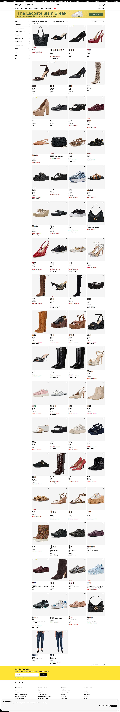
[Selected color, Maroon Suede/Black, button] (33, 583)
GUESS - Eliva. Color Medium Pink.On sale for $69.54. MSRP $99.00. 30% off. (41, 398)
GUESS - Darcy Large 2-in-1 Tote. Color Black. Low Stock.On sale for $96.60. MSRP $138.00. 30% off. (41, 42)
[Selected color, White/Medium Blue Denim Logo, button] (70, 190)
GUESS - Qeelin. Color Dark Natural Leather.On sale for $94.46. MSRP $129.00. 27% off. (77, 327)
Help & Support (101, 8)
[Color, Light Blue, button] (35, 226)
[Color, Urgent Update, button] (53, 655)
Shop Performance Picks (69, 1)
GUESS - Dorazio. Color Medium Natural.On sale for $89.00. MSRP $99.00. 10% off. (41, 146)
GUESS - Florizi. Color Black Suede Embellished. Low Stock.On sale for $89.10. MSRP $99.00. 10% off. (96, 146)
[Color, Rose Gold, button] (55, 406)
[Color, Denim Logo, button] (92, 618)
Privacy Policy (44, 703)
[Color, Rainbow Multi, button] (59, 50)
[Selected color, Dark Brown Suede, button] (33, 86)
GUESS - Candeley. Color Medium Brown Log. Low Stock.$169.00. (96, 77)
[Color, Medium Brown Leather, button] (72, 86)
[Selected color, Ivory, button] (70, 406)
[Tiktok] (19, 682)
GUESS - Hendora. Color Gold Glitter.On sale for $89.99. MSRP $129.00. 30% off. (96, 362)
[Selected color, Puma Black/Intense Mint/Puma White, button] (33, 618)
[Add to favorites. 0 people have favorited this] (48, 26)
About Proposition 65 (43, 698)
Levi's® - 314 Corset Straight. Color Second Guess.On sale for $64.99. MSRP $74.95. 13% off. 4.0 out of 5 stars (59, 647)
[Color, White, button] (53, 226)
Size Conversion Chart (66, 690)
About (16, 690)
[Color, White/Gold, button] (72, 190)
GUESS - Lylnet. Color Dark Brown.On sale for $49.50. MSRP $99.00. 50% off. (77, 503)
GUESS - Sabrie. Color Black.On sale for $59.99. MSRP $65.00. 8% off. (77, 112)
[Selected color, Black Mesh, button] (51, 299)
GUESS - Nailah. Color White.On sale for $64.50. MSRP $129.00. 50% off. (96, 503)
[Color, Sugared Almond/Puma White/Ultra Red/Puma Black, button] (90, 583)
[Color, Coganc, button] (90, 618)
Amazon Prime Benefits (20, 696)
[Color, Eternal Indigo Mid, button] (35, 655)
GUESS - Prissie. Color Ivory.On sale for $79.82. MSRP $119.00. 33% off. (77, 398)
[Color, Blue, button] (92, 190)
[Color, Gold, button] (90, 299)
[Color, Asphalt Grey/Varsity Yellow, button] (53, 547)
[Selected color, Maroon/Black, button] (88, 547)
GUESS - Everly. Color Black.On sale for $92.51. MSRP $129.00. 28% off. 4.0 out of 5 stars (96, 327)
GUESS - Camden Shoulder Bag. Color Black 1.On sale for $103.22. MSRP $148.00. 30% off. (96, 610)
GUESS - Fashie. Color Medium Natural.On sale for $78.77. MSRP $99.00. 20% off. (96, 182)
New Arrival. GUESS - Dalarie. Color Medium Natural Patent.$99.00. (41, 112)
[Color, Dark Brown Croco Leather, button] (72, 50)
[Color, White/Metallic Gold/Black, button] (37, 618)
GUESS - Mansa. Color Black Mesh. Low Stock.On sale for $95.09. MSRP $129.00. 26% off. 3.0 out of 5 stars (59, 291)
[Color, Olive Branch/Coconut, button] (94, 547)
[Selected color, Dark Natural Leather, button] (70, 335)
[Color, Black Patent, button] (53, 512)
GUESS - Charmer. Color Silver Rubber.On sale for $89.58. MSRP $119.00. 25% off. (96, 255)
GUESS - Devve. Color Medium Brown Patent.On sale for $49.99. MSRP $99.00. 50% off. (59, 503)
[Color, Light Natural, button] (90, 335)
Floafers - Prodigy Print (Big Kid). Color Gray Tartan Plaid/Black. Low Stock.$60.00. (77, 574)
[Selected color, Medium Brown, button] (33, 335)
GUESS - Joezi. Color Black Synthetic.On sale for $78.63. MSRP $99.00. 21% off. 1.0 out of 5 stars (77, 218)
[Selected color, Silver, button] (88, 299)
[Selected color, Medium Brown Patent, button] (51, 512)
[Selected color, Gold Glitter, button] (88, 371)
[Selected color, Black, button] (33, 190)
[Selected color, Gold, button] (33, 226)
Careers (17, 692)
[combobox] (40, 4)
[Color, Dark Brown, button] (61, 50)
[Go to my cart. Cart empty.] (103, 4)
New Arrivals (87, 694)
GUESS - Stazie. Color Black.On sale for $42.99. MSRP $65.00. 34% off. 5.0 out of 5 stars (59, 433)
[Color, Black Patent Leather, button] (35, 86)
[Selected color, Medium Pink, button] (33, 406)
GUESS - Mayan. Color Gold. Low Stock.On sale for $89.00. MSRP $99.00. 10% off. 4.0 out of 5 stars (77, 146)
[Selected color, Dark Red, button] (88, 121)
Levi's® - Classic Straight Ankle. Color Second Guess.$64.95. (41, 647)
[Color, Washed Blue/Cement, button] (55, 547)
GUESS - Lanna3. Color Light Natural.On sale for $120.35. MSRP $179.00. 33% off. (96, 398)
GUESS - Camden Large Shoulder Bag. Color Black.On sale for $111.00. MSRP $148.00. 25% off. (96, 218)
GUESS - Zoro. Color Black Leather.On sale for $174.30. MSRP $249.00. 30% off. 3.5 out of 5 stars (77, 362)
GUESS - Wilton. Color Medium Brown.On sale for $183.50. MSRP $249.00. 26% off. (77, 291)
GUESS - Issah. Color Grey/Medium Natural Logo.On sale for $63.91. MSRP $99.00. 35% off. (77, 433)
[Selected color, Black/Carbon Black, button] (51, 547)
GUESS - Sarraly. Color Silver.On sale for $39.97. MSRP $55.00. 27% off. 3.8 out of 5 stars (96, 291)
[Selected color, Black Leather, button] (70, 86)
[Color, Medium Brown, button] (35, 477)
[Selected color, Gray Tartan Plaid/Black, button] (70, 583)
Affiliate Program (65, 692)
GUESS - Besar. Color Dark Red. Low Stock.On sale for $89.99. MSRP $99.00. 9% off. (96, 112)
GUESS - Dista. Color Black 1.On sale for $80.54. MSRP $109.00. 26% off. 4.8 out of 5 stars (59, 42)
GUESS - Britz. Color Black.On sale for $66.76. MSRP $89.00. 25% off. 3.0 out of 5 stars (59, 255)
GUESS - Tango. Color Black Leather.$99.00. (77, 77)
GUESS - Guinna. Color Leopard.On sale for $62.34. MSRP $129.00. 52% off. (41, 539)
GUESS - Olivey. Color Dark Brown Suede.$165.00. (41, 77)
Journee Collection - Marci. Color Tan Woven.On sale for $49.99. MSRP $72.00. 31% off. (77, 610)
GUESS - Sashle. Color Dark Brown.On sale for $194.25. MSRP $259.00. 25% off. (41, 291)
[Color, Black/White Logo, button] (72, 442)
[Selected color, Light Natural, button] (88, 406)
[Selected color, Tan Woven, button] (70, 618)
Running (86, 696)
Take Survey (63, 696)
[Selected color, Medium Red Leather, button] (88, 50)
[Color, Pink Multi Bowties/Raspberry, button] (72, 583)
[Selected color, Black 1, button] (51, 50)
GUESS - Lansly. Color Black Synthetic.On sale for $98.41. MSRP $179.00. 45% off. (96, 468)
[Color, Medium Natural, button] (90, 512)
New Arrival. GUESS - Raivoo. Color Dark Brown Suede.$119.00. (59, 77)
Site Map (63, 694)
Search (58, 4)
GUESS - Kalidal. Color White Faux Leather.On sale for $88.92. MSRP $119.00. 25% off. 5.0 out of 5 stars (77, 255)
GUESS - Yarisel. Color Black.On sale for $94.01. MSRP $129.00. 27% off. (59, 327)
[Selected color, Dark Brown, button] (70, 512)
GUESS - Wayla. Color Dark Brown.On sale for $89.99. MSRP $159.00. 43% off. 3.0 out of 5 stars (59, 468)
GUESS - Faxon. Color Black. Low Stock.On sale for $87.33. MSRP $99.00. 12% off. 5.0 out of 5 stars (41, 182)
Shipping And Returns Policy (44, 696)
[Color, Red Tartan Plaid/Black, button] (74, 583)
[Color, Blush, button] (72, 618)
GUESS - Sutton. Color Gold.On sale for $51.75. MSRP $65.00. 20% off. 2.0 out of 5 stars (41, 218)
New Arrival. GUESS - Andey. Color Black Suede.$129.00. (77, 42)
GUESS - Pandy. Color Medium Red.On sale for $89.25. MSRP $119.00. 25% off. (41, 255)
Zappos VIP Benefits (19, 698)
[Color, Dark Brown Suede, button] (74, 50)
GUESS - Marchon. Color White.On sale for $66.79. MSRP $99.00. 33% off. (41, 433)
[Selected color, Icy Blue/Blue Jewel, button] (88, 583)
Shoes (85, 698)
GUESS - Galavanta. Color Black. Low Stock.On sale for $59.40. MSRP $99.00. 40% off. (41, 468)
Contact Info (41, 692)
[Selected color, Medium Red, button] (33, 263)
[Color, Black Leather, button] (90, 50)
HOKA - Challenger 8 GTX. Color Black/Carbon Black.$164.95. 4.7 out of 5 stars (77, 539)
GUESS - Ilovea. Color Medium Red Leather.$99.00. (96, 42)
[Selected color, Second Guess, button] (33, 655)
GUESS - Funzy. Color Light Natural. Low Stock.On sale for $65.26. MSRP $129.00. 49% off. (41, 503)
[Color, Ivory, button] (53, 50)
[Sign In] (100, 4)
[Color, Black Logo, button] (57, 50)
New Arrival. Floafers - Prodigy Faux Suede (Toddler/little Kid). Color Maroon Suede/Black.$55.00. (41, 574)
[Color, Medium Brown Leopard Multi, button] (53, 86)
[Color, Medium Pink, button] (37, 155)
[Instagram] (15, 682)
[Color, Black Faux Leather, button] (72, 263)
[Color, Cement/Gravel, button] (72, 547)
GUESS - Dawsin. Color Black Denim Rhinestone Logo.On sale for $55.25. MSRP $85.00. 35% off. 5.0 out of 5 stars (96, 433)
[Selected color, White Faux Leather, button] (70, 263)
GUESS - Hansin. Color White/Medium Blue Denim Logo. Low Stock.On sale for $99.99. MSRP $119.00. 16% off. (77, 182)
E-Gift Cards (64, 698)
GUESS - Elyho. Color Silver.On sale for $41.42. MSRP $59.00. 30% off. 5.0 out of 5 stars (59, 398)
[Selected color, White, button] (33, 442)
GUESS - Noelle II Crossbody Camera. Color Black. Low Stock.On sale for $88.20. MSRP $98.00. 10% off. (59, 146)
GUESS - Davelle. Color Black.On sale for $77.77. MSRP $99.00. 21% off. (59, 218)
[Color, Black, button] (35, 155)
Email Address (19, 674)
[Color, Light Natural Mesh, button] (53, 299)
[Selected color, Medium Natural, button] (33, 155)
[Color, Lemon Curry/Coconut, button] (90, 547)
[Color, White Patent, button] (55, 512)
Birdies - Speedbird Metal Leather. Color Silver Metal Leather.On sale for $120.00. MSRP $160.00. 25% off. (59, 610)
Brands (85, 690)
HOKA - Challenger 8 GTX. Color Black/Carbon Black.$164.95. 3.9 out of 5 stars (59, 539)
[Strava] (22, 682)
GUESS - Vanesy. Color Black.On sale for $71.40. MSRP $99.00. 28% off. (41, 362)
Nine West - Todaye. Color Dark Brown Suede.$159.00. (59, 574)
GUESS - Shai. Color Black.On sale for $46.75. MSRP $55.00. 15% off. (59, 182)
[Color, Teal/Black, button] (92, 547)
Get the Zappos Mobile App (21, 694)
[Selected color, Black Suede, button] (70, 50)
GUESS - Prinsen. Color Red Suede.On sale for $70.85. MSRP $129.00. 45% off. (77, 468)
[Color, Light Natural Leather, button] (92, 371)
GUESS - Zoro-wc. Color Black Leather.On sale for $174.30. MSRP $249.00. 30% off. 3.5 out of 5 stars (59, 362)
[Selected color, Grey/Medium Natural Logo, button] (70, 442)
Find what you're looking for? (98, 664)
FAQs (39, 690)
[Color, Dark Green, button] (90, 121)
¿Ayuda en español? (42, 694)
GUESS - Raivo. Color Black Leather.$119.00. (59, 112)
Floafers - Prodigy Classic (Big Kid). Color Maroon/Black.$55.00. (96, 539)
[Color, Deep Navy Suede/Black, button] (35, 583)
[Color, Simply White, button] (37, 655)
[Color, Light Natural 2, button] (55, 50)
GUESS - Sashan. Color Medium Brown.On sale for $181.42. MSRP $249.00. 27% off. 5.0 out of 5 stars (41, 327)
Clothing (86, 692)
